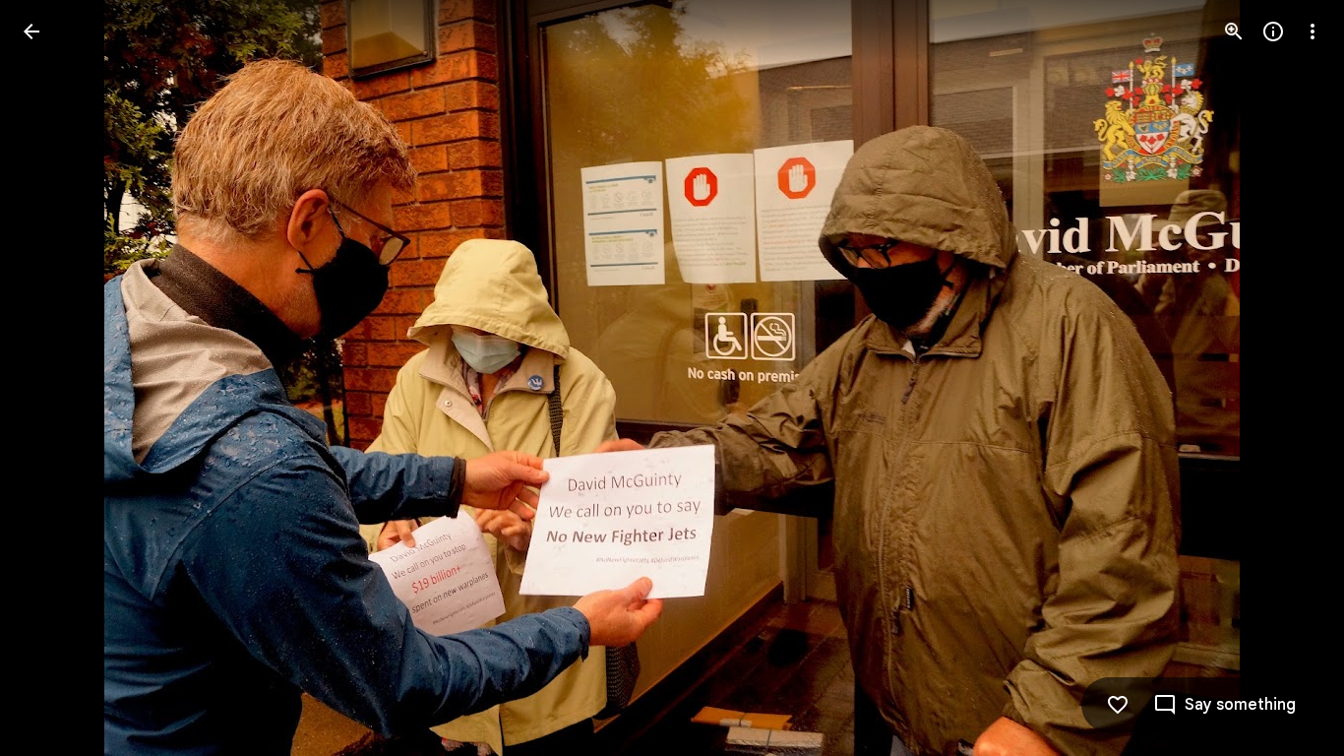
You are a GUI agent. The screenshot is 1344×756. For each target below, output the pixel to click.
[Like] (1118, 705)
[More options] (1312, 31)
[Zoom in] (1233, 31)
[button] (55, 378)
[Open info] (1273, 31)
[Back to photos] (31, 31)
